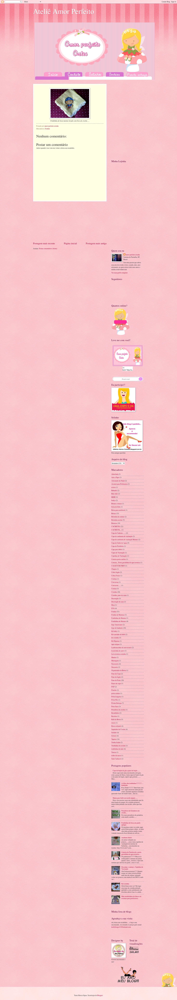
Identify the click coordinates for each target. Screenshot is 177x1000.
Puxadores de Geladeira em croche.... (130, 812)
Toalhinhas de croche (118, 745)
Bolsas (113, 513)
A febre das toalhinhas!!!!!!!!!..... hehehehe (132, 784)
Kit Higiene (115, 641)
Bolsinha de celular (117, 517)
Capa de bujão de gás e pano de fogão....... (126, 770)
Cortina (113, 588)
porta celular (115, 693)
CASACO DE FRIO (118, 566)
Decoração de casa (117, 602)
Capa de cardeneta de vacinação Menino (124, 539)
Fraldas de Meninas (117, 615)
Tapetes (113, 739)
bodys (113, 500)
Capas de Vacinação (118, 552)
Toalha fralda (115, 742)
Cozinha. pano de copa (118, 595)
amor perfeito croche (133, 254)
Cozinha (114, 592)
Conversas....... (116, 585)
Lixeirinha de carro (117, 651)
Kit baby (114, 631)
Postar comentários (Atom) (48, 248)
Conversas (114, 582)
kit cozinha (115, 637)
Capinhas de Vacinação (119, 556)
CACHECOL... (116, 530)
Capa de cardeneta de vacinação (121, 536)
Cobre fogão (115, 572)
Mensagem (115, 660)
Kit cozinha (125, 884)
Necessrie (114, 667)
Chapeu (113, 569)
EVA (113, 608)
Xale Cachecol (116, 759)
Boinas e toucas (116, 503)
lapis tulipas (115, 644)
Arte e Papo (115, 477)
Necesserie (114, 664)
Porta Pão (114, 700)
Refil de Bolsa (116, 719)
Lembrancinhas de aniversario (121, 647)
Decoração (114, 598)
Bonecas (114, 523)
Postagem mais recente (44, 243)
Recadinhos (115, 713)
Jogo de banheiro (117, 628)
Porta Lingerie (116, 696)
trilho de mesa (116, 755)
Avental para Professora (119, 484)
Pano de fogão (116, 677)
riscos (113, 723)
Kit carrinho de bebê (118, 634)
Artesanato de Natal (118, 481)
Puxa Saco (114, 706)
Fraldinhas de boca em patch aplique (130, 824)
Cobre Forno (115, 575)
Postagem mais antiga (96, 243)
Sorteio (113, 736)
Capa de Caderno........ (118, 533)
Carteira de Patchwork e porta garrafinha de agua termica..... (131, 853)
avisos (113, 487)
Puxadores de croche (118, 710)
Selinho (114, 732)
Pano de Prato (116, 680)
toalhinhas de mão (117, 749)
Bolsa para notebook (118, 510)
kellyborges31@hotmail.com (121, 927)
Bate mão (114, 494)
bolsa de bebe (115, 507)
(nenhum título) (126, 837)
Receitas (114, 716)
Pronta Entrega (116, 703)
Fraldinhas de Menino (118, 621)
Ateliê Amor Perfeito (63, 11)
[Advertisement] (70, 221)
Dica (113, 605)
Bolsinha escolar (116, 520)
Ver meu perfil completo (119, 273)
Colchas (114, 579)
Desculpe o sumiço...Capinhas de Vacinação (132, 868)
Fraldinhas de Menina (118, 618)
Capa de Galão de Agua (119, 543)
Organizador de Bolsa (118, 670)
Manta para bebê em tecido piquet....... (125, 798)
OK (140, 379)
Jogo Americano (116, 624)
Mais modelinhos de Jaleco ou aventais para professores (131, 897)
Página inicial (70, 243)
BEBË (113, 497)
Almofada (114, 474)
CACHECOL (115, 526)
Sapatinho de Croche (118, 729)
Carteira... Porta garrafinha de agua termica (125, 562)
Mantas (113, 657)
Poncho (113, 690)
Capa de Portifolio (117, 546)
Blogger (100, 995)
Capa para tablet (116, 549)
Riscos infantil (116, 726)
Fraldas (47, 128)
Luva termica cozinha (118, 654)
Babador (114, 490)
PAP (112, 687)
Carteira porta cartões (118, 559)
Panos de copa (116, 683)
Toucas (113, 752)
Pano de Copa (116, 674)
